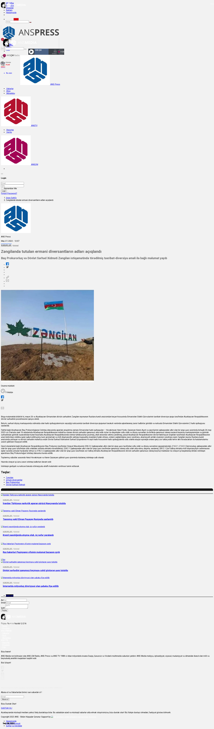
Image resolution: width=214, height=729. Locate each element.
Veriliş (9, 132)
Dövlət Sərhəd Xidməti (15, 484)
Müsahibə (10, 93)
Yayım (4, 626)
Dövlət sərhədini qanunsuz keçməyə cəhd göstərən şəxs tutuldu (35, 570)
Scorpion (92, 717)
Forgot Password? (9, 193)
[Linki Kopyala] (7, 278)
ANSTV (34, 125)
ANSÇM (34, 164)
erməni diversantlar (14, 480)
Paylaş (4, 610)
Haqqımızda (11, 12)
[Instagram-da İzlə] (2, 679)
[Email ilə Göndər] (7, 281)
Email (3, 603)
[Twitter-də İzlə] (2, 671)
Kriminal (15, 245)
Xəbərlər (9, 88)
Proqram (6, 645)
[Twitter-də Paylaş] (7, 267)
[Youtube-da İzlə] (2, 675)
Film (4, 647)
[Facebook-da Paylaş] (7, 264)
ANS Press (55, 84)
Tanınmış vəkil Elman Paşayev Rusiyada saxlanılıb (28, 519)
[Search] (16, 19)
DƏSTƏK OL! (6, 708)
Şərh (3, 608)
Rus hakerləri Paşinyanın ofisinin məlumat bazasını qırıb (31, 552)
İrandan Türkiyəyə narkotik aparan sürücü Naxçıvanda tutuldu (34, 503)
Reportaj (10, 130)
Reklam (9, 10)
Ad (2, 600)
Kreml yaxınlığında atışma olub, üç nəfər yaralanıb (28, 535)
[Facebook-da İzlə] (2, 668)
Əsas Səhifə (11, 198)
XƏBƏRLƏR (6, 245)
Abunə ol (5, 699)
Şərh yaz (9, 595)
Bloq (8, 91)
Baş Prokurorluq (13, 482)
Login (4, 191)
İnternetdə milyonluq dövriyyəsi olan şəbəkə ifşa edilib (31, 586)
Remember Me (10, 188)
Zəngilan (9, 477)
